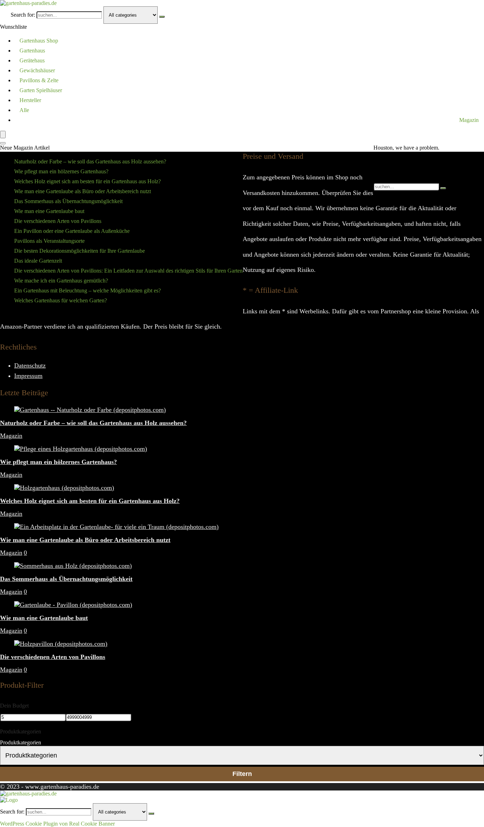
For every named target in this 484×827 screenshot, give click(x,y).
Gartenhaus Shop (38, 41)
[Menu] (3, 134)
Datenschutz (30, 365)
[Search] (3, 143)
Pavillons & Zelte (38, 80)
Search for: (23, 15)
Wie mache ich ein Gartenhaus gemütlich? (61, 281)
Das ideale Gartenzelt (38, 261)
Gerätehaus (32, 60)
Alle (24, 110)
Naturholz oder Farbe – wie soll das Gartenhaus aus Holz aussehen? (90, 161)
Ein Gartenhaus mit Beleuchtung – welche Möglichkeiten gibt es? (87, 290)
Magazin (469, 120)
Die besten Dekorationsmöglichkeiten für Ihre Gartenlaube (79, 251)
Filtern (242, 773)
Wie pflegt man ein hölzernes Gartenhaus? (61, 171)
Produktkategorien (20, 742)
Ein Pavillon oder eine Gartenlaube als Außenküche (72, 231)
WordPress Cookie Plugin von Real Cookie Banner (57, 824)
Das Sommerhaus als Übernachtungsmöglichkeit (68, 201)
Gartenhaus (32, 51)
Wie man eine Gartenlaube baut (49, 211)
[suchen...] (162, 17)
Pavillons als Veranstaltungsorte (49, 241)
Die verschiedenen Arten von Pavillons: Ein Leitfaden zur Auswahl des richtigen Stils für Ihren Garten (128, 271)
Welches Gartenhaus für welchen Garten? (60, 300)
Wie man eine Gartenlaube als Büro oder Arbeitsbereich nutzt (82, 191)
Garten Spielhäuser (40, 90)
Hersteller (30, 100)
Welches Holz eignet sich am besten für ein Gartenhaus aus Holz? (87, 181)
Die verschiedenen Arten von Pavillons (57, 221)
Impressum (28, 375)
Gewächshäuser (37, 70)
